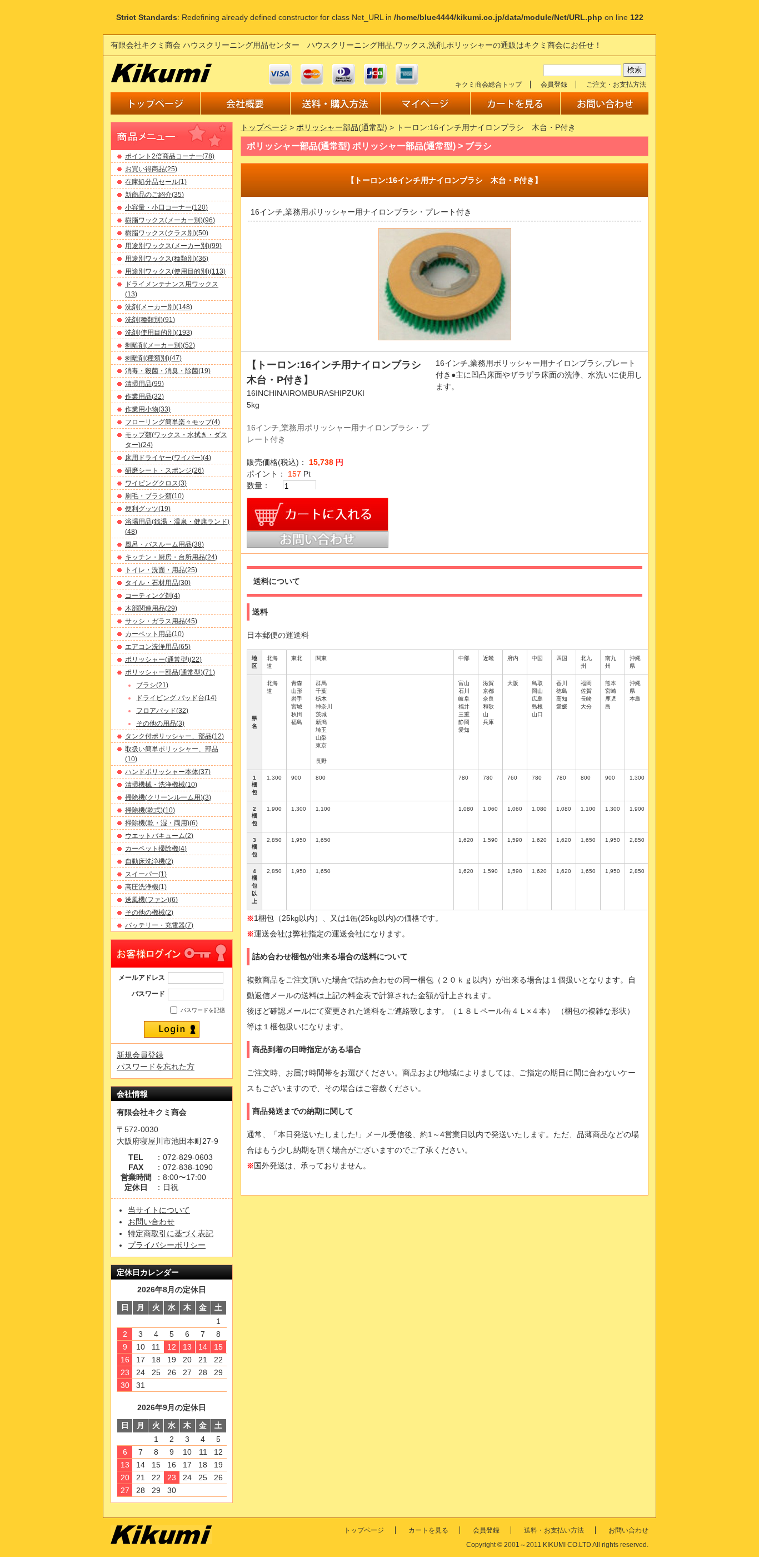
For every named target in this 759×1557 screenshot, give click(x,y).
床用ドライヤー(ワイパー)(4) (168, 458)
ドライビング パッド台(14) (176, 698)
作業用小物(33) (148, 409)
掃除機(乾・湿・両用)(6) (161, 823)
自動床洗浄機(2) (149, 861)
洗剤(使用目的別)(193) (158, 332)
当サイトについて (159, 1210)
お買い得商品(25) (151, 169)
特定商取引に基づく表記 (170, 1233)
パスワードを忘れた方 (155, 1066)
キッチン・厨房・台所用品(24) (171, 557)
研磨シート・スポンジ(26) (164, 470)
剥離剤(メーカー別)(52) (160, 345)
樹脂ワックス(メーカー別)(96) (170, 220)
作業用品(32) (144, 396)
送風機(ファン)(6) (151, 900)
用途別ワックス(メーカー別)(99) (173, 246)
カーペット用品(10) (154, 634)
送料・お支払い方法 (554, 1530)
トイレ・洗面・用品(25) (161, 570)
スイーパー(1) (146, 874)
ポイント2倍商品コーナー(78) (169, 156)
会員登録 (554, 84)
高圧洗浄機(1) (146, 887)
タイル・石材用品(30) (158, 583)
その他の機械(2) (149, 912)
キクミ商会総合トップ (488, 84)
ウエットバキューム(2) (159, 836)
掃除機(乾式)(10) (150, 810)
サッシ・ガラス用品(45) (161, 621)
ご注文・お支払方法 (616, 84)
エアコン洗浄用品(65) (158, 647)
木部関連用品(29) (151, 608)
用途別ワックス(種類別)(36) (166, 258)
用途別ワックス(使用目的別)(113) (175, 271)
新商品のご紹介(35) (154, 195)
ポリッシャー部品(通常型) (341, 127)
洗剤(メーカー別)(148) (158, 307)
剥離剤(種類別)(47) (153, 358)
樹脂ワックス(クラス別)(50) (166, 233)
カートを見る (428, 1530)
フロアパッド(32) (162, 711)
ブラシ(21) (152, 685)
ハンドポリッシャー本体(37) (168, 772)
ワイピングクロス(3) (156, 483)
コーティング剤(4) (152, 595)
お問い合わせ (151, 1221)
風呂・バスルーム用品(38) (164, 544)
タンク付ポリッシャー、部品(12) (174, 736)
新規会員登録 (140, 1054)
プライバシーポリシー (167, 1245)
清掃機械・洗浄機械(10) (161, 785)
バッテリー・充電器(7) (159, 925)
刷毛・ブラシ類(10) (154, 496)
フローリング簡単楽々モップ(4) (172, 422)
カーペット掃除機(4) (156, 848)
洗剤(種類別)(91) (150, 320)
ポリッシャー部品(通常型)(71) (170, 672)
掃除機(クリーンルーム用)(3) (168, 797)
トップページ (264, 127)
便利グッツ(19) (148, 509)
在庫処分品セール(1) (156, 182)
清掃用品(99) (144, 384)
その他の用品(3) (160, 723)
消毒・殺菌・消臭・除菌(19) (168, 371)
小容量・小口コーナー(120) (166, 207)
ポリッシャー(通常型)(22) (163, 659)
